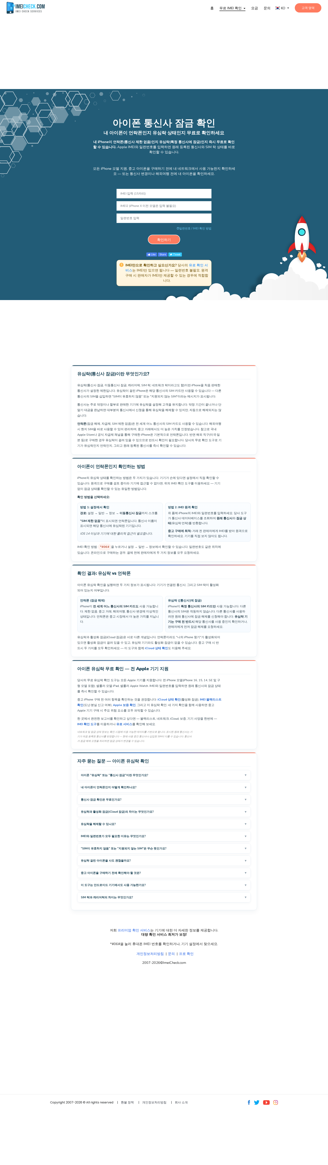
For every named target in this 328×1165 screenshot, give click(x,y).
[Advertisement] (114, 46)
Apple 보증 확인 (124, 705)
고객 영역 (308, 8)
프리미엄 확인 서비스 (134, 930)
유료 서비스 (124, 724)
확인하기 (164, 239)
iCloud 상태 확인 (156, 648)
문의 (267, 8)
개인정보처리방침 (150, 954)
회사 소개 (181, 1102)
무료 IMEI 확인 (230, 8)
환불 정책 (127, 1102)
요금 (254, 8)
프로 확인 (186, 954)
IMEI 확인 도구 (87, 724)
